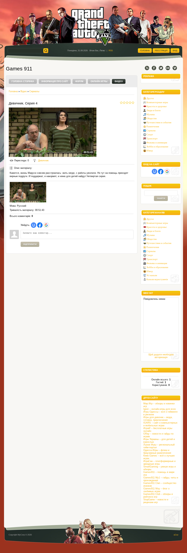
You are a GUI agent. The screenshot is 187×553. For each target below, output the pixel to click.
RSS (111, 50)
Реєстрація (161, 50)
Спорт (149, 134)
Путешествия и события (158, 122)
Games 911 (19, 69)
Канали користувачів (157, 279)
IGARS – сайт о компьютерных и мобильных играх (160, 424)
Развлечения (152, 126)
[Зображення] (28, 192)
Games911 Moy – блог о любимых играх (156, 490)
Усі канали (151, 275)
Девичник (43, 160)
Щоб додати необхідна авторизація (160, 356)
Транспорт (152, 138)
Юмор (149, 150)
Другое (150, 98)
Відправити (30, 244)
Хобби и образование (157, 146)
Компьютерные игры (157, 102)
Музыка (150, 114)
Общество (151, 118)
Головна (145, 50)
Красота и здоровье (156, 106)
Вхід (175, 50)
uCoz (176, 535)
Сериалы (34, 91)
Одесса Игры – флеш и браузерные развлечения (157, 451)
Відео (23, 91)
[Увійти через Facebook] (40, 225)
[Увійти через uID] (33, 225)
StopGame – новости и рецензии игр (155, 501)
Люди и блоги (153, 110)
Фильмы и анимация (156, 142)
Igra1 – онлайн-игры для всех (159, 409)
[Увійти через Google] (46, 225)
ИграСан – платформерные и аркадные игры (159, 462)
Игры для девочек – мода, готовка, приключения (158, 418)
